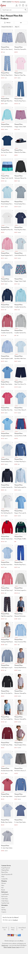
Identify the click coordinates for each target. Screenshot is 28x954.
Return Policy (4, 872)
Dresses (14, 947)
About (3, 907)
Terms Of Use (4, 928)
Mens (2, 885)
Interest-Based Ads (22, 928)
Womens (3, 883)
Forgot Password (5, 868)
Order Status (4, 898)
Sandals (9, 947)
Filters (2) (8, 22)
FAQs (2, 876)
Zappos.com (5, 945)
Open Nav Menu (26, 5)
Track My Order (5, 903)
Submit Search (26, 10)
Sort (21, 22)
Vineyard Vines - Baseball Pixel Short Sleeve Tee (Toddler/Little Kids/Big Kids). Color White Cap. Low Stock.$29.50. (7, 221)
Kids (2, 887)
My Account (16, 5)
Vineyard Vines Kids (6, 26)
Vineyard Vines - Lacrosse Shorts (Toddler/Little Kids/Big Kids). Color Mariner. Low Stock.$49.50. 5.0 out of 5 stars (20, 428)
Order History (4, 901)
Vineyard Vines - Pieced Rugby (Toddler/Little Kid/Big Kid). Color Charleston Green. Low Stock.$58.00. (20, 531)
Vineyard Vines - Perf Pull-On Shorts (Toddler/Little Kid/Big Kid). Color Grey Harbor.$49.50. (20, 762)
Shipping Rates (5, 870)
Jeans (17, 947)
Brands (3, 890)
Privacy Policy (13, 928)
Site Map (3, 909)
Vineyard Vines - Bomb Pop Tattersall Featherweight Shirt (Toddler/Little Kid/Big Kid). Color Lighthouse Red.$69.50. (20, 41)
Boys (16, 26)
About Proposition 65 (6, 874)
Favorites (20, 5)
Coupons (3, 912)
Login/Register (5, 894)
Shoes (5, 947)
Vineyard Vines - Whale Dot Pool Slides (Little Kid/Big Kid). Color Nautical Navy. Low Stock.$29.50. (20, 144)
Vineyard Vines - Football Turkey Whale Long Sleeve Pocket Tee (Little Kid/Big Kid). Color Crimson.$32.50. (7, 737)
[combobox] (14, 9)
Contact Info (4, 879)
